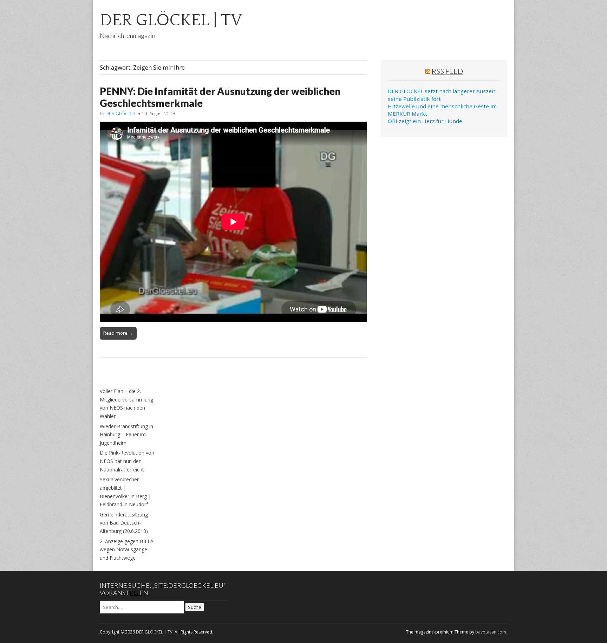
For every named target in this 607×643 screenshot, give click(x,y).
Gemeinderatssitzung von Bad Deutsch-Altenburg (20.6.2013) (124, 522)
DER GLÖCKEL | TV (171, 20)
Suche (194, 607)
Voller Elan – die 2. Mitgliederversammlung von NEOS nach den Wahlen (126, 403)
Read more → (118, 333)
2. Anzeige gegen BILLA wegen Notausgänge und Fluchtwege (127, 549)
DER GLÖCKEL (121, 113)
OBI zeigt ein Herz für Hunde (425, 120)
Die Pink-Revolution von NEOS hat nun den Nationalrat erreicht (127, 460)
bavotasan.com (490, 632)
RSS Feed (447, 71)
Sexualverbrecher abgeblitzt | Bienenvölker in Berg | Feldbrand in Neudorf (125, 492)
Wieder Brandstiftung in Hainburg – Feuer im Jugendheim (126, 434)
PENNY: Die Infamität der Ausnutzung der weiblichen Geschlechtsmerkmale (220, 97)
